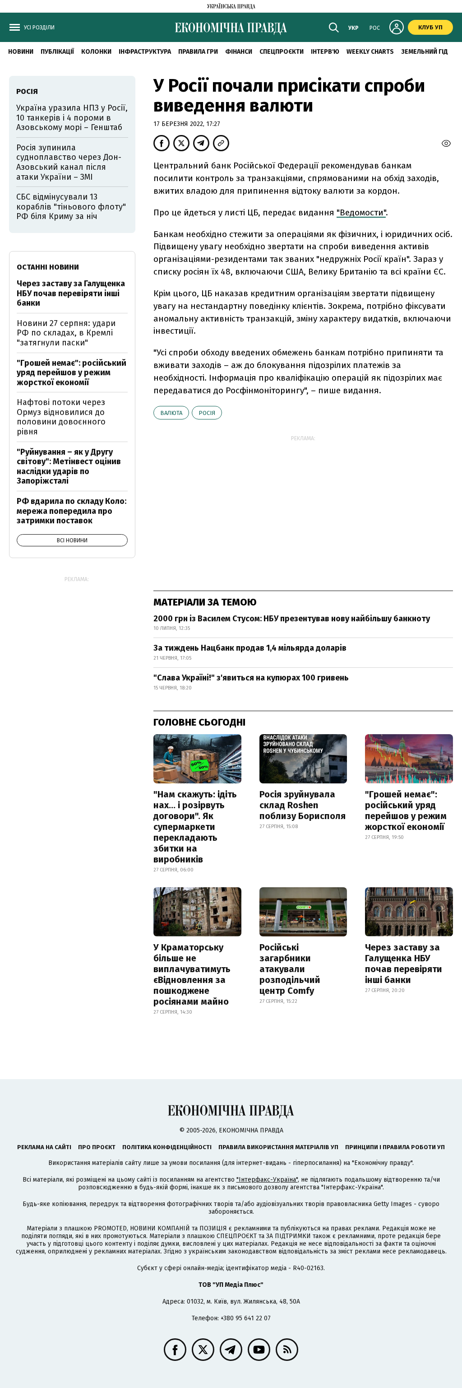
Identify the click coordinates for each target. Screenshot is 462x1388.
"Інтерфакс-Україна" (267, 1179)
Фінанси (238, 52)
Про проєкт (97, 1147)
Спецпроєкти (281, 52)
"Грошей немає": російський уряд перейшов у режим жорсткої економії (406, 810)
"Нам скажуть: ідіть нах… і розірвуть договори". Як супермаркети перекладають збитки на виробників (195, 827)
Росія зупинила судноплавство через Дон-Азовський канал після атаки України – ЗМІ (68, 162)
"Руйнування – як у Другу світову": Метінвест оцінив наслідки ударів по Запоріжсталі (69, 466)
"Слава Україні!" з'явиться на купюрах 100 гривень (251, 678)
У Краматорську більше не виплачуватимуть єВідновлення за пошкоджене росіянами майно (192, 974)
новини (20, 52)
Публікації (57, 52)
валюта (171, 413)
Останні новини (48, 267)
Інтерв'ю (325, 52)
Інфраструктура (145, 52)
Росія (207, 413)
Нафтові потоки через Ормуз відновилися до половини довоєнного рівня (61, 417)
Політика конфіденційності (167, 1147)
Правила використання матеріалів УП (278, 1147)
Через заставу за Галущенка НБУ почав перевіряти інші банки (403, 963)
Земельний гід (424, 52)
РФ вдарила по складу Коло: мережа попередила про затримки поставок (71, 511)
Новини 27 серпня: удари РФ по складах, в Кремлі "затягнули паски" (66, 333)
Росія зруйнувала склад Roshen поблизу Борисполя (302, 805)
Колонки (96, 52)
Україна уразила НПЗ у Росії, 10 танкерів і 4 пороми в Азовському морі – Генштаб (72, 117)
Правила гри (198, 52)
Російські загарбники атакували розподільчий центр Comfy (289, 969)
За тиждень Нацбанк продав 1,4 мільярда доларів (249, 648)
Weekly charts (370, 52)
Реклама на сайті (44, 1147)
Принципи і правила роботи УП (395, 1147)
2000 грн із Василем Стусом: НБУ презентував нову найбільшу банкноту (291, 619)
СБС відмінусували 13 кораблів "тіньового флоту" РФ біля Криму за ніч (71, 206)
